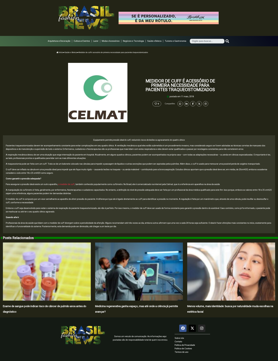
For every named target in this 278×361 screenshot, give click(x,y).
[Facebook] (192, 103)
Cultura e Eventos (82, 41)
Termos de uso (181, 352)
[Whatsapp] (180, 103)
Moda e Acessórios (111, 41)
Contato (178, 341)
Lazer (95, 41)
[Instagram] (205, 103)
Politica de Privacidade (185, 345)
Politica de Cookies (183, 348)
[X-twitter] (192, 328)
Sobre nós (179, 338)
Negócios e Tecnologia (133, 41)
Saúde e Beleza (154, 41)
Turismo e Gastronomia (175, 41)
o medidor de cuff (66, 184)
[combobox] (207, 41)
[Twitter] (199, 103)
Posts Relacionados (18, 238)
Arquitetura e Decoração (59, 41)
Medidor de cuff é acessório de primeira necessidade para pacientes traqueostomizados (180, 85)
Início (60, 52)
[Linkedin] (186, 103)
